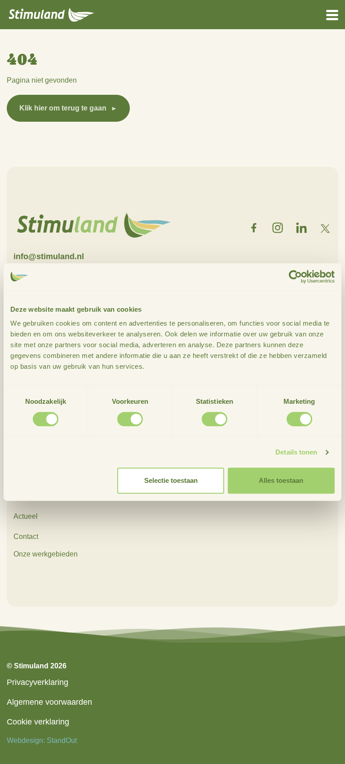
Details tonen (296, 452)
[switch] (130, 419)
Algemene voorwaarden (49, 702)
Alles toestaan (281, 480)
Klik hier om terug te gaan (62, 108)
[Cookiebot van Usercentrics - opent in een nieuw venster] (295, 276)
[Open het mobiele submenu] (332, 14)
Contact (25, 536)
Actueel (25, 516)
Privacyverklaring (37, 682)
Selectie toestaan (171, 480)
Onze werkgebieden (45, 554)
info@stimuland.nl (48, 256)
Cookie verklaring (38, 721)
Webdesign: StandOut (42, 740)
